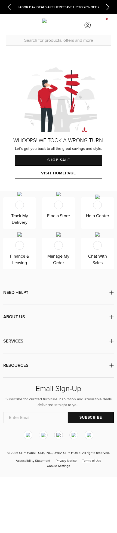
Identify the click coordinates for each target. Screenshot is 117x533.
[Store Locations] (29, 25)
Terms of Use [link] (91, 461)
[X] (58, 435)
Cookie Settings (58, 466)
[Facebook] (43, 435)
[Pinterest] (74, 435)
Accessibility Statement (33, 461)
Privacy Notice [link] (66, 461)
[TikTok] (89, 435)
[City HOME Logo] (58, 25)
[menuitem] (10, 25)
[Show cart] (107, 25)
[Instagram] (28, 435)
